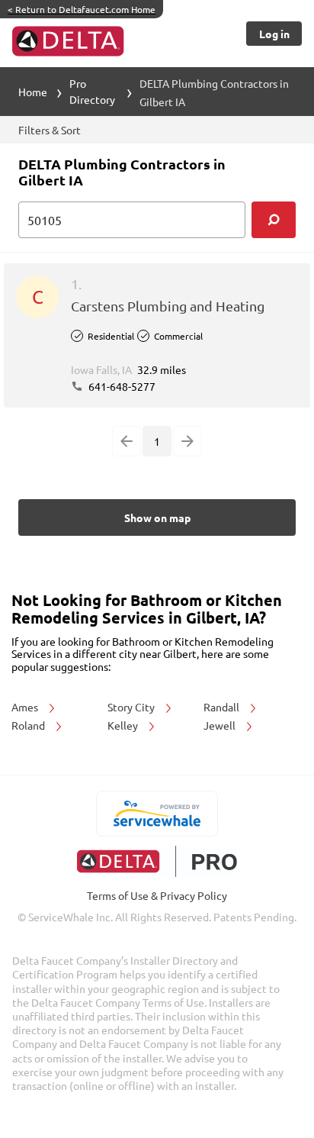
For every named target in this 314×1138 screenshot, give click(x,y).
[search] (274, 219)
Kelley (123, 725)
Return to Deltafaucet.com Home (81, 9)
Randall (222, 707)
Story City (132, 707)
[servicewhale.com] (157, 814)
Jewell (220, 725)
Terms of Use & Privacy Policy (157, 895)
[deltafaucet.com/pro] (157, 861)
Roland (29, 725)
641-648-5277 (120, 386)
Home (32, 91)
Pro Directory (92, 91)
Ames (25, 707)
